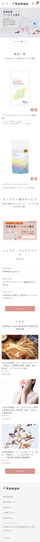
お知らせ (12, 512)
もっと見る (20, 308)
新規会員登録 (7, 502)
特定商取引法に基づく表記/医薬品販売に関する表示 (19, 527)
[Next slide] (26, 42)
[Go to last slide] (14, 42)
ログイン (15, 502)
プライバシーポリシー (10, 523)
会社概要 (6, 512)
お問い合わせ (7, 530)
